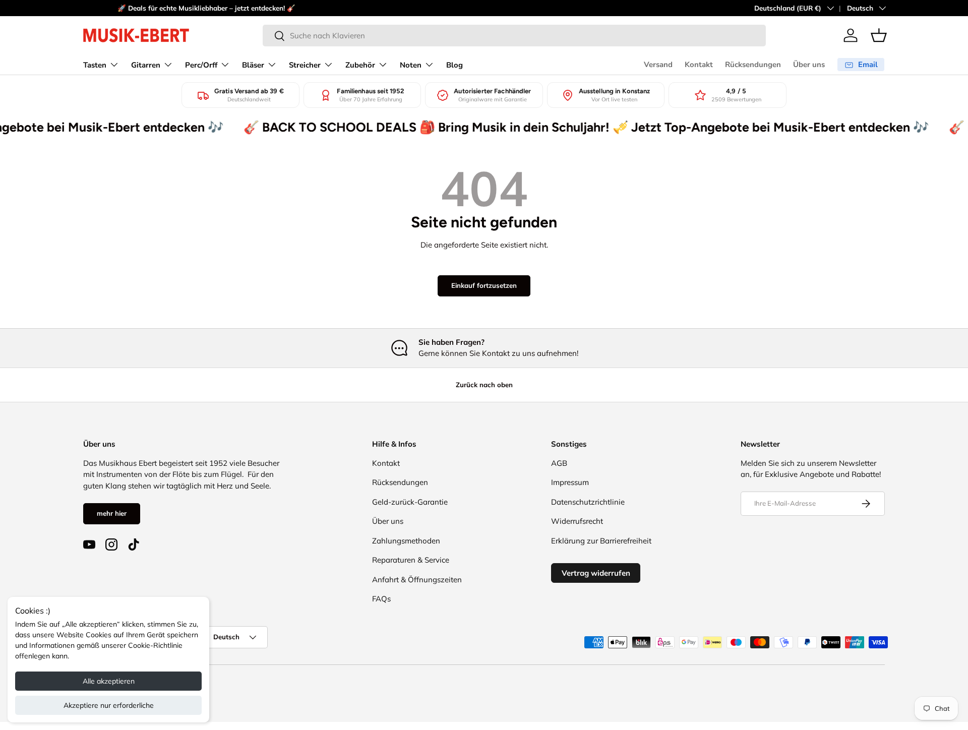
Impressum (570, 482)
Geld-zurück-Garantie (410, 502)
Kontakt (699, 64)
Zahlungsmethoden (406, 540)
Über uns (809, 64)
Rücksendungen (753, 64)
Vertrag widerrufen (596, 573)
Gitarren (145, 65)
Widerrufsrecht (577, 521)
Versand (658, 64)
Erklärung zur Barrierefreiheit (601, 540)
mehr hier (112, 513)
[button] (879, 35)
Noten (410, 65)
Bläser (253, 65)
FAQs (381, 598)
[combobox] (514, 35)
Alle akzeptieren (109, 681)
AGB (559, 463)
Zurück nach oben (484, 385)
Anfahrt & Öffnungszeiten (417, 579)
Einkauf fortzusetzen (484, 285)
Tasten (94, 65)
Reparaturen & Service (410, 560)
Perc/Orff (201, 65)
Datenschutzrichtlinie (588, 502)
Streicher (305, 65)
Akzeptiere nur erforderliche (109, 705)
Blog (454, 65)
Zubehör (360, 65)
